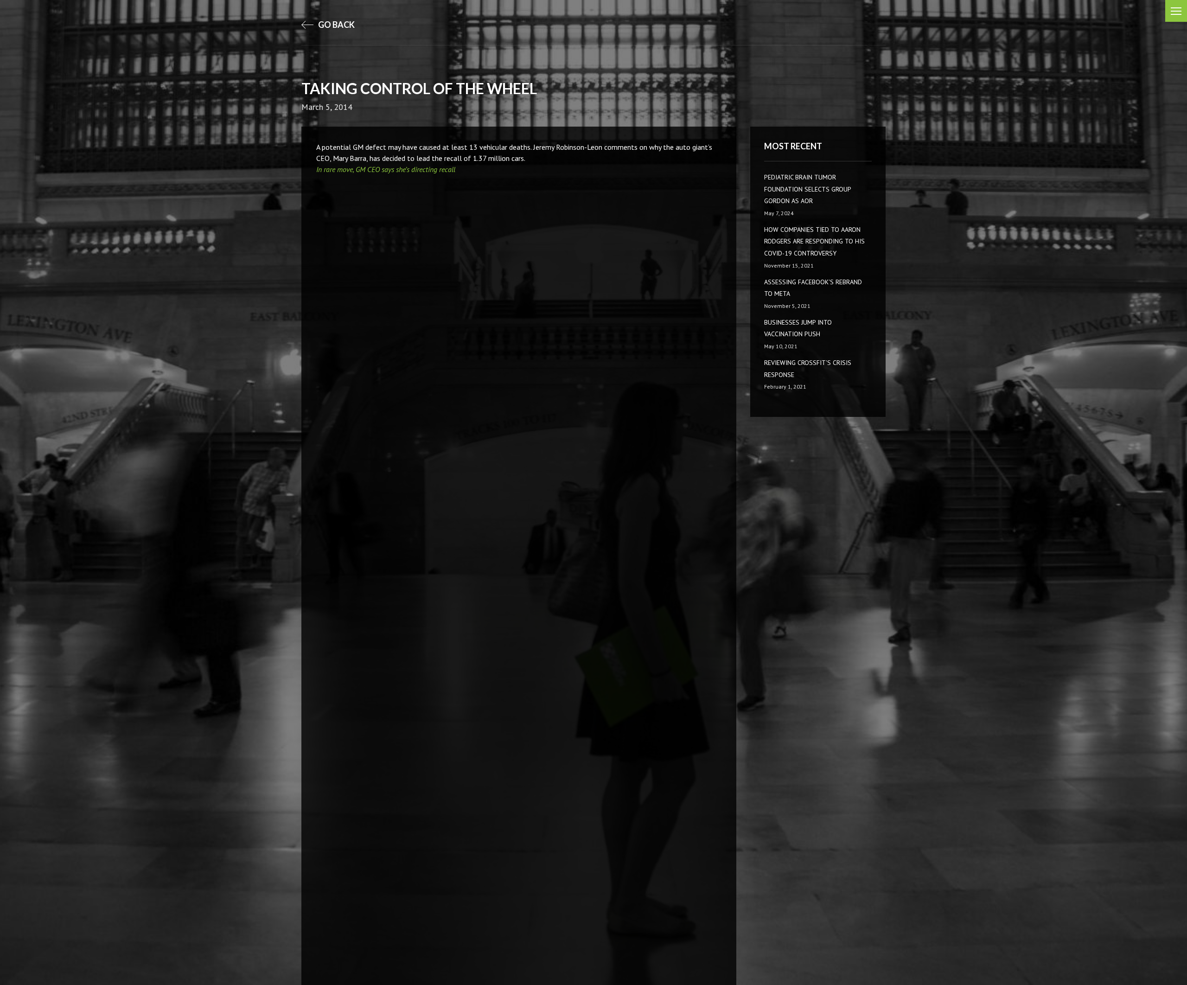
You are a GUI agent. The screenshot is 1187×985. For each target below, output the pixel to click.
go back (336, 24)
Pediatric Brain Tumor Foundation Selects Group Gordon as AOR (807, 189)
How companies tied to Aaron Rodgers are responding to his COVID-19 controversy (814, 241)
